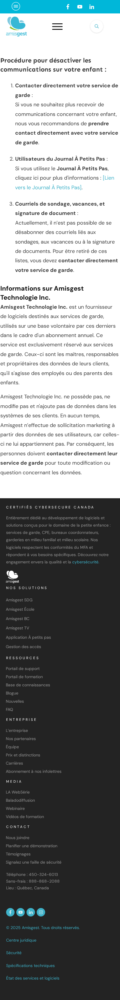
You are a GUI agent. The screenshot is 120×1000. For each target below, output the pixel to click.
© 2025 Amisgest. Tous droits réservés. (43, 927)
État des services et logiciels (32, 978)
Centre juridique (21, 940)
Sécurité (14, 952)
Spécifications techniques (30, 965)
